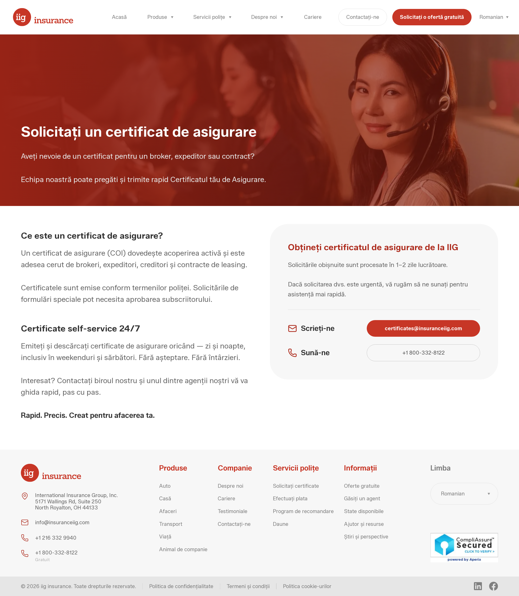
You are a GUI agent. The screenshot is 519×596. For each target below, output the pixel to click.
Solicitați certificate (296, 486)
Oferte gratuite (362, 486)
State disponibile (364, 511)
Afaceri (168, 511)
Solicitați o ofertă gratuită (432, 17)
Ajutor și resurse (364, 524)
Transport (170, 524)
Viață (165, 537)
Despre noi (230, 486)
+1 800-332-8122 (423, 352)
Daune (280, 524)
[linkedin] (478, 586)
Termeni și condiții (248, 586)
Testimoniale (232, 511)
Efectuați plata (290, 498)
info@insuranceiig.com (62, 522)
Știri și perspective (366, 537)
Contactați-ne (362, 17)
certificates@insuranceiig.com (423, 328)
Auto (164, 486)
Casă (165, 498)
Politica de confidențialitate (181, 586)
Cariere (313, 17)
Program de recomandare (303, 511)
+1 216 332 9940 (55, 538)
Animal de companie (183, 549)
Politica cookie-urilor (307, 586)
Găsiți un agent (362, 498)
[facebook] (493, 586)
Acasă (119, 17)
